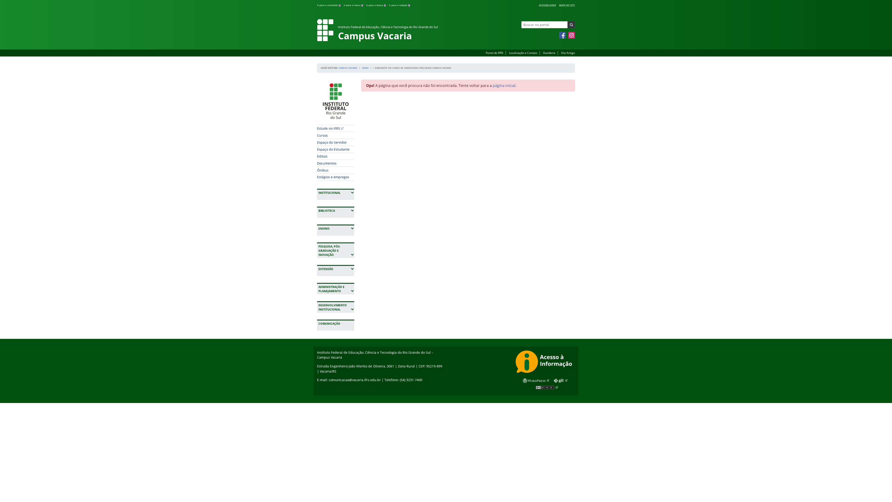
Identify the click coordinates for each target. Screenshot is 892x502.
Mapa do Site (567, 5)
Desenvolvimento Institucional (336, 307)
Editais (322, 156)
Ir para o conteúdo (328, 5)
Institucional (336, 193)
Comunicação (329, 324)
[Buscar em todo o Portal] (571, 24)
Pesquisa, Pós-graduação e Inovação (336, 250)
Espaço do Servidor (332, 142)
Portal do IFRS (494, 53)
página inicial (504, 85)
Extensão (336, 269)
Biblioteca (336, 210)
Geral (365, 67)
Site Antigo (568, 53)
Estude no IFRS (328, 128)
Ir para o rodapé (399, 5)
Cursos (322, 135)
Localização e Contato (523, 53)
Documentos (327, 163)
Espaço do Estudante (333, 149)
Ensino (336, 228)
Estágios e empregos (333, 177)
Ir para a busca (375, 5)
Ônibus (322, 170)
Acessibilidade (547, 5)
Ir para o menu (353, 5)
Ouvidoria (549, 53)
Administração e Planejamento (336, 289)
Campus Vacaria (347, 67)
